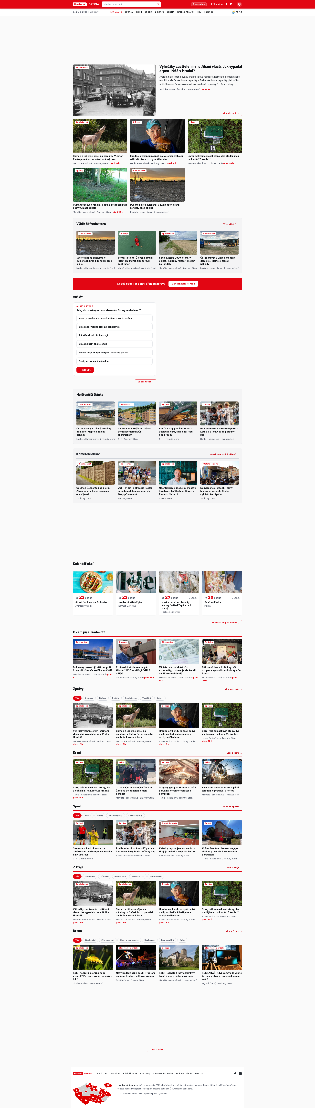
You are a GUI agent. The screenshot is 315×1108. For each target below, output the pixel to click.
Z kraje (159, 12)
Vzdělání (146, 698)
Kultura (102, 698)
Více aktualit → (231, 113)
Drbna (170, 12)
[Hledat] (158, 4)
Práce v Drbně (184, 1074)
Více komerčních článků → (224, 454)
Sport (148, 12)
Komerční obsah (88, 454)
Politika (115, 698)
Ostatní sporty (135, 815)
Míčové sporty (116, 815)
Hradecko (90, 876)
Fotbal (88, 815)
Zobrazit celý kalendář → (225, 622)
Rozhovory (150, 940)
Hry (199, 12)
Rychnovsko (138, 876)
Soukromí (102, 1074)
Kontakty (145, 1074)
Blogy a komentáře (129, 940)
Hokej (100, 815)
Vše (77, 698)
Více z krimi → (234, 753)
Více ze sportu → (232, 807)
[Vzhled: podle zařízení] (239, 4)
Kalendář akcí (185, 12)
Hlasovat (85, 369)
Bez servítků (167, 940)
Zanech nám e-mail (183, 283)
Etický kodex (130, 1074)
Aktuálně (116, 12)
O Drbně (115, 1074)
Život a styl (90, 940)
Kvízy (182, 940)
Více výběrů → (231, 224)
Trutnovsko (156, 876)
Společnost (130, 698)
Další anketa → (145, 381)
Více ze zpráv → (233, 689)
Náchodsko (120, 876)
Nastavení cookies (163, 1074)
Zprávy (129, 12)
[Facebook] (226, 4)
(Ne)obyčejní (107, 940)
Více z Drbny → (234, 931)
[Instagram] (231, 4)
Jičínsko (105, 876)
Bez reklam (199, 4)
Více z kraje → (234, 868)
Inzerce (208, 12)
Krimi (139, 12)
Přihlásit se (217, 4)
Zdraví (160, 698)
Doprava (89, 698)
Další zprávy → (157, 1049)
